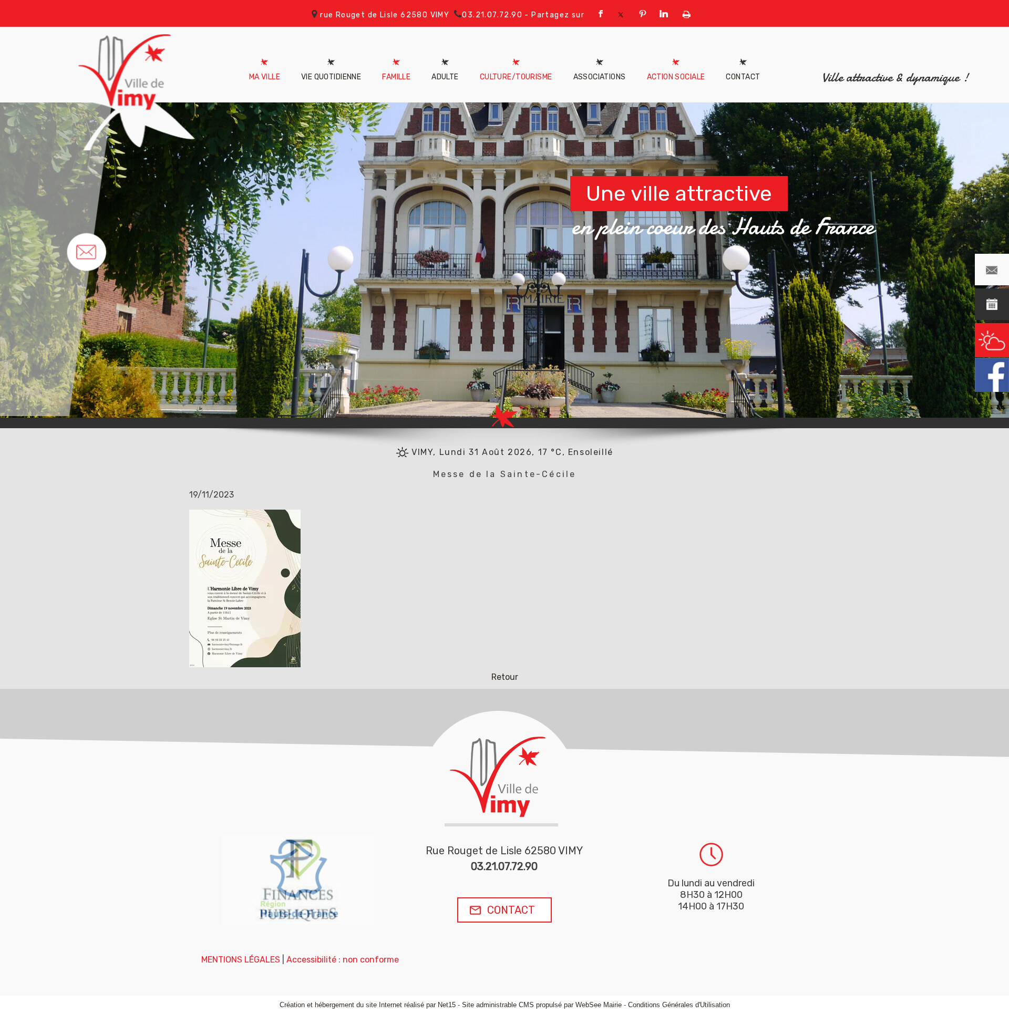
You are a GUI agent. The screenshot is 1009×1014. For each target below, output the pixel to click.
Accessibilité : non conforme (342, 960)
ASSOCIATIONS (599, 77)
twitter (618, 13)
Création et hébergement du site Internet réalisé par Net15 (368, 1005)
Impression (683, 12)
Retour (504, 677)
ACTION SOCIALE (676, 77)
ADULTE (445, 77)
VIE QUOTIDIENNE (331, 77)
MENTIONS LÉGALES (240, 960)
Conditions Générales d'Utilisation (679, 1005)
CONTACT (743, 77)
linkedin (661, 13)
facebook (597, 13)
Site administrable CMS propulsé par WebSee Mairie (542, 1005)
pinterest (639, 13)
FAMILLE (396, 77)
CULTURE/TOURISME (516, 77)
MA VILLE (264, 77)
